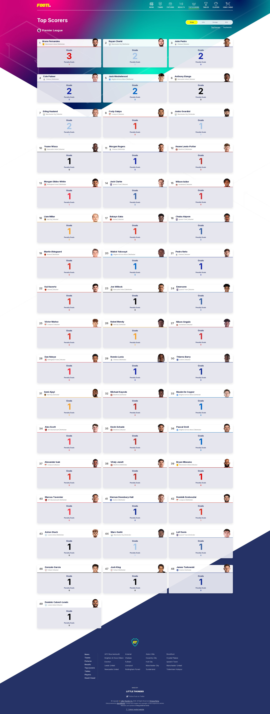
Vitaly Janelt (117, 462)
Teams (160, 7)
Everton (108, 662)
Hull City (149, 662)
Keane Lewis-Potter (186, 146)
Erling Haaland (50, 111)
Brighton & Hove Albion (114, 658)
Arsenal (128, 654)
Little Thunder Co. (127, 701)
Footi (43, 5)
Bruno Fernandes (51, 41)
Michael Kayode (118, 392)
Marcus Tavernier (54, 497)
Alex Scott (50, 427)
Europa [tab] (215, 22)
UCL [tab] (203, 22)
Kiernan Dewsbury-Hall (121, 497)
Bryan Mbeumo (184, 462)
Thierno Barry (183, 357)
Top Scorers (215, 27)
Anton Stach (51, 532)
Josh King (116, 567)
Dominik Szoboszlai (186, 497)
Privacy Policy (154, 701)
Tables (206, 7)
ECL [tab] (226, 22)
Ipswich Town (172, 662)
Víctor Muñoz (51, 321)
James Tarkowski (185, 567)
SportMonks (121, 703)
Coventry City (151, 658)
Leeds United (110, 665)
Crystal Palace (172, 658)
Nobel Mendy (117, 322)
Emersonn (181, 286)
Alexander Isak (52, 462)
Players (216, 7)
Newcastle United (112, 669)
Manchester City (152, 665)
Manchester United (174, 665)
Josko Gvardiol (182, 111)
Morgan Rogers (117, 146)
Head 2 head (228, 7)
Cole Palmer (49, 76)
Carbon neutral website (136, 709)
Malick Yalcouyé (119, 251)
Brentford (170, 654)
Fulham (128, 662)
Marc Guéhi (116, 532)
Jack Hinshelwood (118, 76)
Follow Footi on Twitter (136, 696)
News (151, 7)
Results (181, 7)
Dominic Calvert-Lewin (56, 602)
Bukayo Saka (116, 216)
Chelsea (128, 658)
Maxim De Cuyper (185, 392)
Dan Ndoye (50, 357)
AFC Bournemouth (112, 654)
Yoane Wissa (51, 146)
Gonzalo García (53, 567)
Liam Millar (49, 216)
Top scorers (193, 7)
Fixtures (170, 7)
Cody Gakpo (115, 111)
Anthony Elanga (183, 76)
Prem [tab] (192, 22)
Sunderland (150, 669)
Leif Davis (181, 532)
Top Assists (227, 27)
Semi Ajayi (49, 392)
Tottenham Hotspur (174, 669)
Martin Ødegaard (53, 251)
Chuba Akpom (183, 216)
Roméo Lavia (117, 357)
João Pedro (181, 41)
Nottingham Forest (132, 669)
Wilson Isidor (182, 181)
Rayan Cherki (115, 41)
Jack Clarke (116, 181)
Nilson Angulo (183, 322)
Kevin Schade (117, 427)
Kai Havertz (50, 286)
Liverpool (129, 665)
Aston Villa (150, 654)
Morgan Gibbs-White (55, 181)
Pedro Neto (181, 251)
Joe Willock (116, 286)
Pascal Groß (182, 427)
